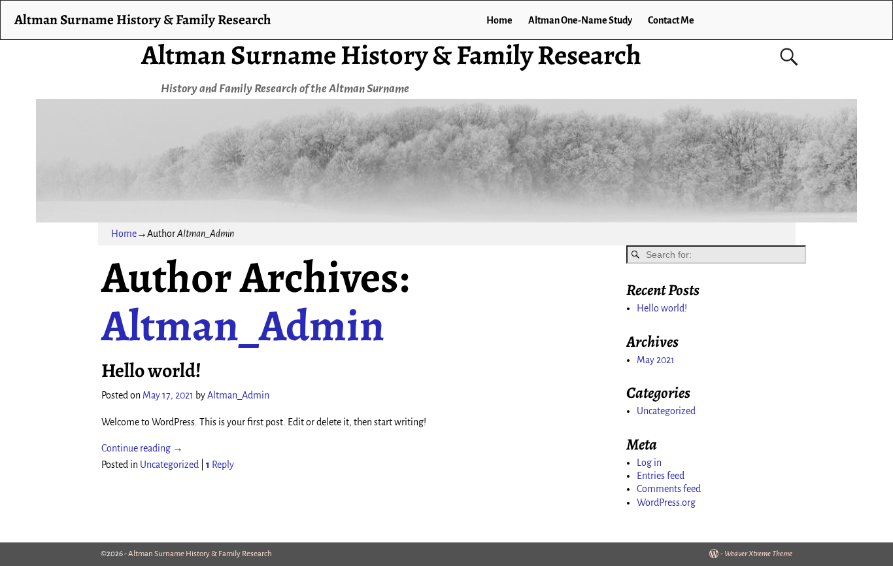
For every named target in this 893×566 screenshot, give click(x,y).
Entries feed (660, 475)
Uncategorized (169, 464)
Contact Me (671, 20)
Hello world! (151, 370)
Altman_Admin (242, 325)
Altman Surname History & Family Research (391, 54)
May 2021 (656, 360)
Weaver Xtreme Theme (758, 554)
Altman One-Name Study (580, 20)
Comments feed (669, 489)
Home (499, 20)
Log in (649, 462)
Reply (220, 464)
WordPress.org (666, 502)
